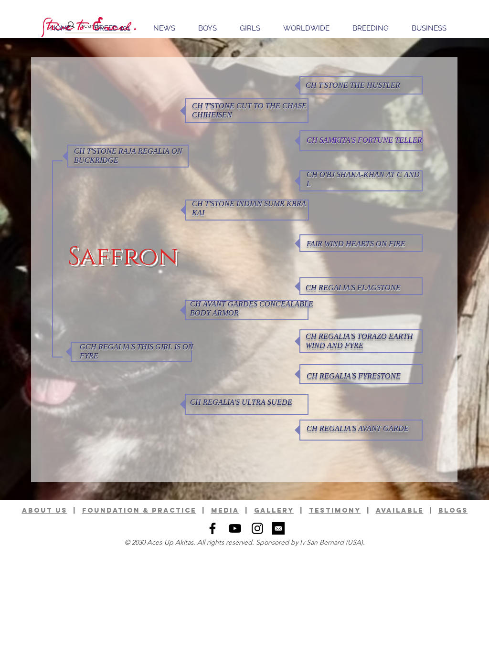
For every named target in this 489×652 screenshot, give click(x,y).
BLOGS (453, 510)
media (225, 510)
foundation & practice (139, 510)
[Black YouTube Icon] (235, 528)
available (400, 510)
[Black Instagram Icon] (257, 528)
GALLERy (274, 510)
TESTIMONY (335, 510)
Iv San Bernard (322, 542)
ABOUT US (44, 510)
